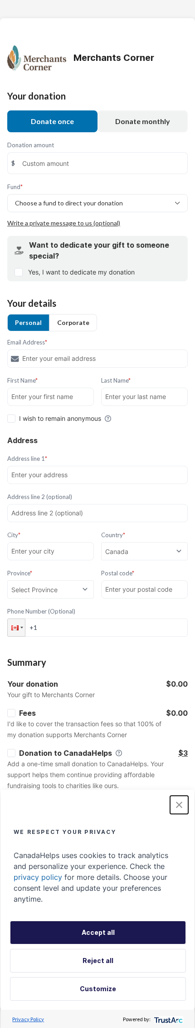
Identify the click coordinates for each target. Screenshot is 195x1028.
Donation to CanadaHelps (65, 753)
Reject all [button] (98, 960)
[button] (16, 627)
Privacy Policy (28, 1019)
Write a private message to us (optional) (63, 223)
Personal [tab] (28, 322)
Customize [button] (98, 989)
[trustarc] (168, 1019)
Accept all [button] (98, 932)
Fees (27, 713)
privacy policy (38, 877)
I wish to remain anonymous (60, 418)
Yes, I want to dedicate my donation (81, 272)
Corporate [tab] (73, 322)
